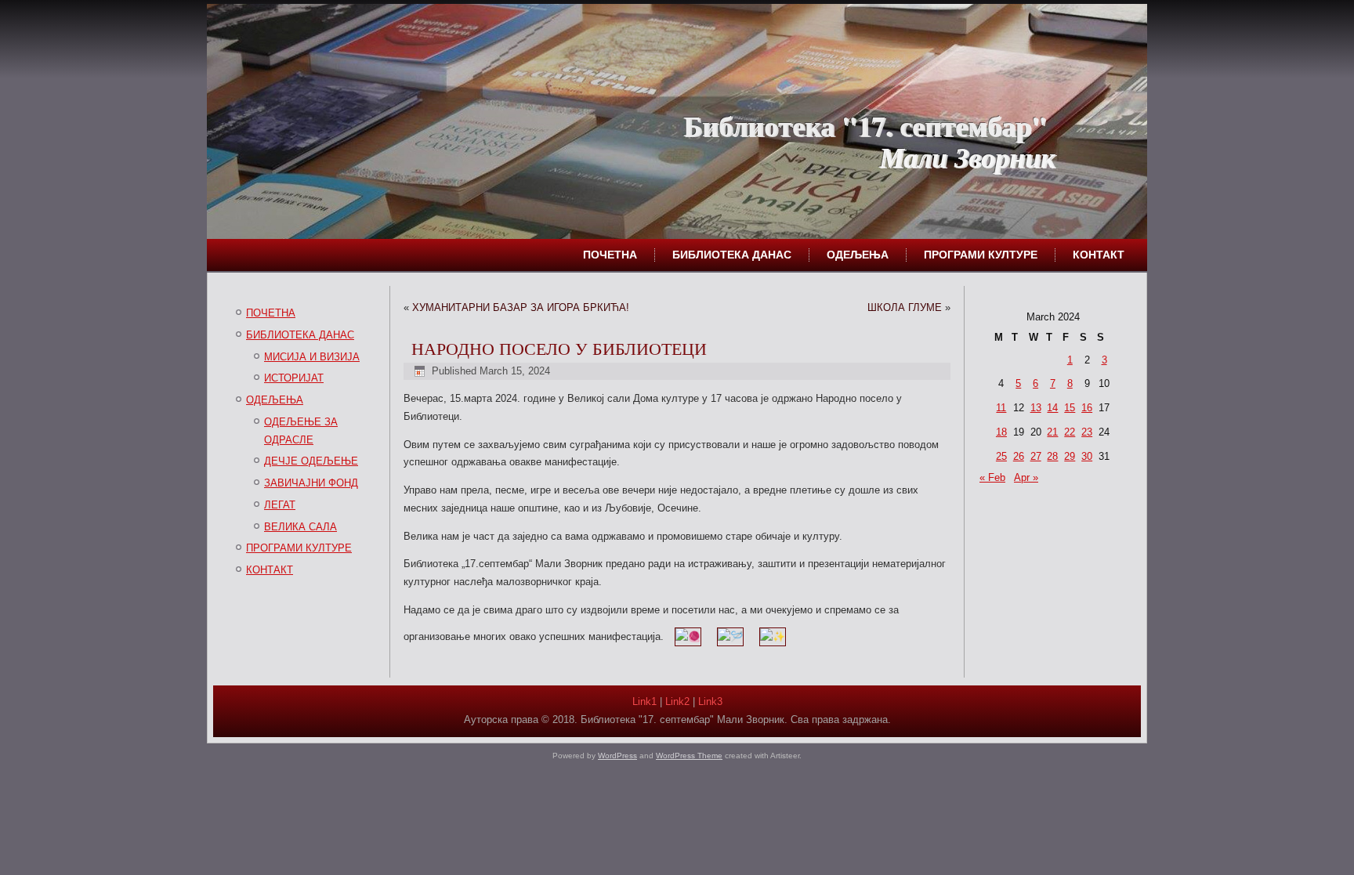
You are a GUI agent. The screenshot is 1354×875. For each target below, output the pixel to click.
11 (1001, 408)
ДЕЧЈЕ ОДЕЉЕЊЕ (311, 461)
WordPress (617, 755)
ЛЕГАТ (279, 505)
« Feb (992, 477)
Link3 (710, 701)
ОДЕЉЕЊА (858, 254)
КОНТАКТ (1098, 254)
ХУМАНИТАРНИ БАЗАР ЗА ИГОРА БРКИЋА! (520, 307)
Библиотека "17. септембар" (865, 125)
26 (1018, 456)
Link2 (677, 701)
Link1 (644, 701)
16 (1086, 408)
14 (1052, 408)
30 (1086, 456)
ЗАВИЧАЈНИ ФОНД (311, 483)
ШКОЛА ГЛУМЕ (904, 307)
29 (1069, 456)
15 (1069, 408)
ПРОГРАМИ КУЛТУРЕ (980, 254)
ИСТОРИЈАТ (294, 378)
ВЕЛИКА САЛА (300, 527)
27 (1035, 456)
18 (1001, 432)
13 (1035, 408)
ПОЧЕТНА (610, 254)
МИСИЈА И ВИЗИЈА (312, 357)
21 (1052, 432)
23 (1086, 432)
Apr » (1026, 477)
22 (1069, 432)
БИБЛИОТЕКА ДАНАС (731, 254)
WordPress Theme (689, 755)
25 (1001, 456)
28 (1052, 456)
